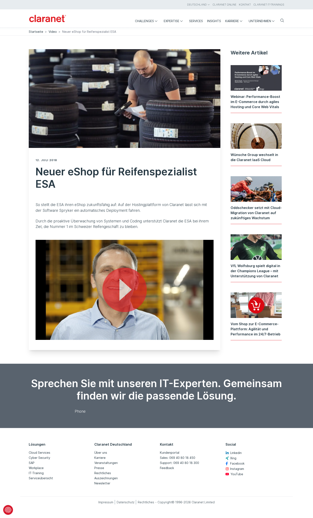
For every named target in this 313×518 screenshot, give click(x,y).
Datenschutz (125, 502)
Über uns (100, 452)
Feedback (167, 468)
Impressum (105, 502)
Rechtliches (102, 473)
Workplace (36, 468)
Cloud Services (39, 452)
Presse (99, 468)
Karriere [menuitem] (232, 21)
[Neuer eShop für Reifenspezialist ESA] (125, 290)
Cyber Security (39, 457)
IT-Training (36, 473)
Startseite (36, 31)
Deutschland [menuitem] (197, 4)
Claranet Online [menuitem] (224, 4)
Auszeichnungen (106, 478)
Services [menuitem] (196, 21)
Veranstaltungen (106, 463)
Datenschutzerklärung (99, 334)
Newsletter (102, 483)
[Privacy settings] (8, 510)
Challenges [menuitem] (144, 21)
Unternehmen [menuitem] (260, 21)
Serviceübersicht (41, 478)
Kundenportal (169, 452)
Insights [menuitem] (214, 21)
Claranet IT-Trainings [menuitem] (268, 4)
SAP (31, 463)
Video (53, 31)
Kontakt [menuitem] (245, 4)
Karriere (100, 457)
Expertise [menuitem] (171, 21)
